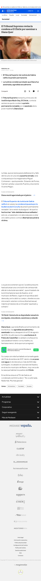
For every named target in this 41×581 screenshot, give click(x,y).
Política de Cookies (20, 547)
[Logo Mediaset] (20, 427)
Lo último (4, 15)
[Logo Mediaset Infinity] (20, 435)
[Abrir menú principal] (38, 11)
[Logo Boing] (20, 475)
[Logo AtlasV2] (20, 515)
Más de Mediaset (8, 417)
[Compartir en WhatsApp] (25, 91)
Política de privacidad (20, 542)
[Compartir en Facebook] (38, 91)
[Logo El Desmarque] (20, 462)
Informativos (11, 386)
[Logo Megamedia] (21, 565)
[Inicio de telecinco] (2, 11)
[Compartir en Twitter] (29, 91)
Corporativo (7, 407)
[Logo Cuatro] (20, 448)
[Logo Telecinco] (20, 442)
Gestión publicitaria (20, 550)
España (11, 15)
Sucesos (29, 386)
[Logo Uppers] (20, 495)
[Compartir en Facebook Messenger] (33, 91)
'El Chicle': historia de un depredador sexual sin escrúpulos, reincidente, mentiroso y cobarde (20, 316)
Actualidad (6, 397)
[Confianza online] (20, 574)
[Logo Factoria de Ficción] (20, 468)
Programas (6, 402)
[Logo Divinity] (20, 455)
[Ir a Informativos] (11, 11)
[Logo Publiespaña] (20, 521)
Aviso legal (20, 537)
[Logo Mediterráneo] (20, 528)
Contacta (20, 555)
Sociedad (24, 15)
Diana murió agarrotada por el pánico (16, 195)
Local (17, 15)
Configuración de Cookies (20, 545)
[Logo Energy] (20, 481)
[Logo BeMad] (20, 488)
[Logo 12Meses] (20, 508)
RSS (20, 553)
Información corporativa (20, 540)
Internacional (33, 15)
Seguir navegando (9, 412)
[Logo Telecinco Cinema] (20, 501)
